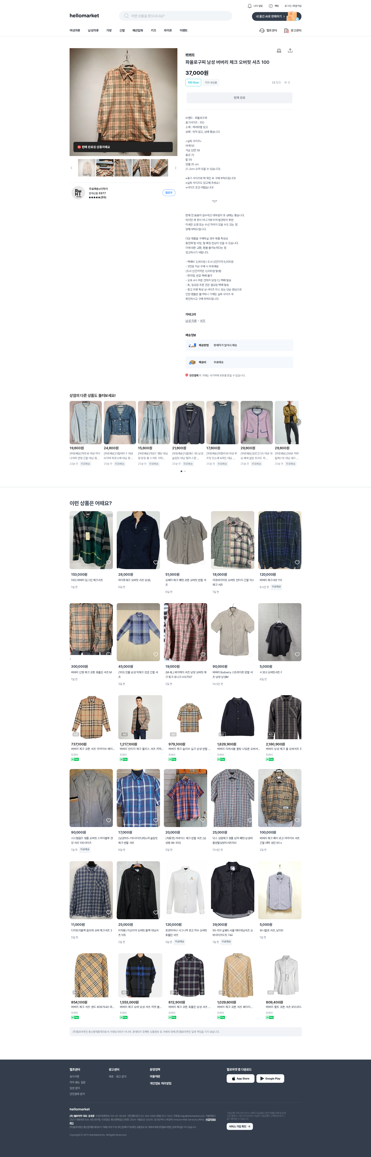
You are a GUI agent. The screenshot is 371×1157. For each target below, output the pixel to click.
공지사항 (74, 1076)
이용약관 (155, 1076)
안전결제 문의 (77, 1094)
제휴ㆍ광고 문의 (118, 1076)
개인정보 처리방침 (160, 1083)
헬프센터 (75, 1069)
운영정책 (155, 1069)
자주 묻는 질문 (78, 1082)
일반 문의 (75, 1088)
